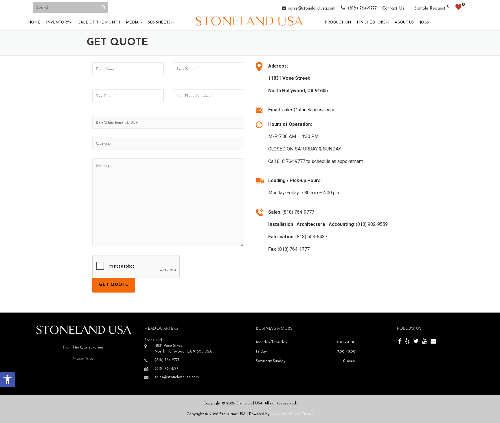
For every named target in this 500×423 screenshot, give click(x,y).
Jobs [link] (424, 22)
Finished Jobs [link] (371, 22)
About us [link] (404, 22)
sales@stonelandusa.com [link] (311, 8)
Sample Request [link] (430, 8)
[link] (7, 379)
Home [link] (34, 22)
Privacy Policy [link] (82, 359)
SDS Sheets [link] (159, 22)
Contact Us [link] (393, 8)
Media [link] (132, 22)
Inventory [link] (57, 22)
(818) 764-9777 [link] (361, 8)
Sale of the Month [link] (99, 22)
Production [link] (338, 22)
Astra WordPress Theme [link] (292, 414)
